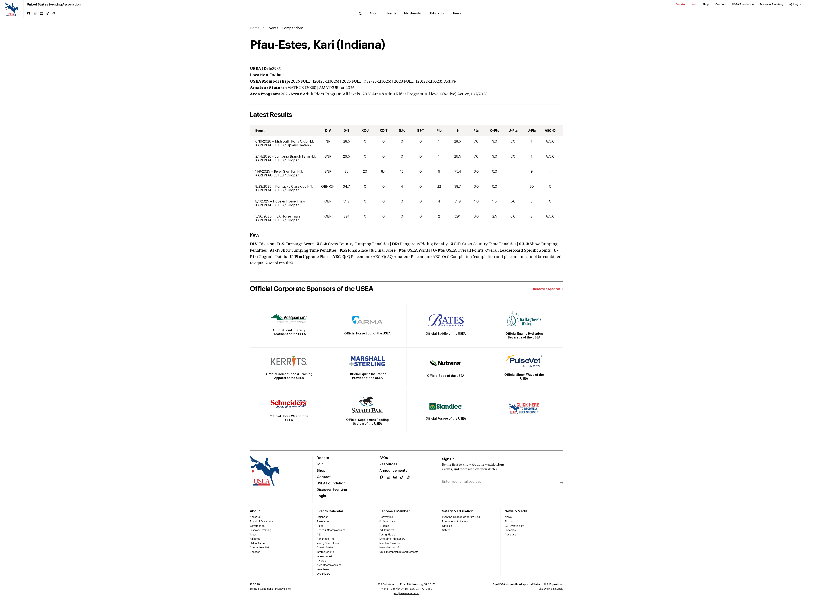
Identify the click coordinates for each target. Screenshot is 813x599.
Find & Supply (555, 589)
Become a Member (394, 511)
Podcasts (510, 530)
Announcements (393, 470)
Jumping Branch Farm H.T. (295, 156)
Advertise (510, 534)
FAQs (383, 458)
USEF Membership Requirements (398, 552)
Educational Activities (455, 521)
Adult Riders (386, 530)
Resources (388, 464)
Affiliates (255, 539)
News (508, 517)
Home (254, 28)
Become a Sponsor (546, 289)
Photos (509, 521)
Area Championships (329, 565)
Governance (257, 526)
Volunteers (323, 569)
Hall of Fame (257, 543)
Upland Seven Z (299, 145)
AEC (319, 534)
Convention (386, 517)
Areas (253, 534)
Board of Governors (261, 521)
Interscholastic (325, 556)
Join (693, 4)
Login (797, 4)
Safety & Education (457, 511)
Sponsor (255, 552)
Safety (446, 530)
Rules (320, 526)
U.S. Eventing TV (514, 526)
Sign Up (448, 459)
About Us (255, 517)
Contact (720, 4)
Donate (680, 4)
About (255, 511)
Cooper (293, 160)
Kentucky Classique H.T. (294, 186)
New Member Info (389, 547)
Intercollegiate (325, 552)
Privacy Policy (283, 589)
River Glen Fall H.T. (288, 171)
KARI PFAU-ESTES (270, 145)
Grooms (384, 526)
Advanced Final (326, 539)
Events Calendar (330, 511)
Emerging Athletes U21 (392, 539)
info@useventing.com (406, 593)
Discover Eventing (771, 4)
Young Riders (387, 534)
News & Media (516, 511)
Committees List (259, 547)
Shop (705, 4)
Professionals (387, 521)
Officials (447, 526)
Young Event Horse (328, 543)
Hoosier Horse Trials (289, 201)
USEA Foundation (743, 4)
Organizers (323, 574)
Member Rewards (389, 543)
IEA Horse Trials (287, 216)
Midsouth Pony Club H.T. (294, 141)
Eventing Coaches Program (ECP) (461, 517)
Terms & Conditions (261, 589)
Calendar (322, 517)
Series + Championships (331, 530)
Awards (321, 560)
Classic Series (325, 547)
